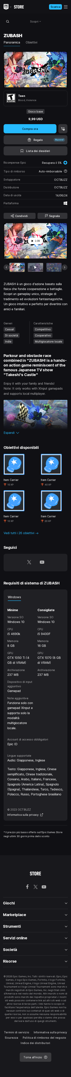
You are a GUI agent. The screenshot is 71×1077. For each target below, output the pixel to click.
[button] (36, 432)
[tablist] (35, 597)
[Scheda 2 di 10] (35, 267)
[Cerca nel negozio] (8, 21)
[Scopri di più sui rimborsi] (65, 171)
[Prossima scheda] (64, 267)
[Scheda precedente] (6, 267)
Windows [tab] (14, 597)
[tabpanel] (35, 666)
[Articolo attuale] (17, 267)
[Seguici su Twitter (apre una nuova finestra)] (29, 562)
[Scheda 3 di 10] (54, 267)
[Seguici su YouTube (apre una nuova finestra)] (42, 562)
